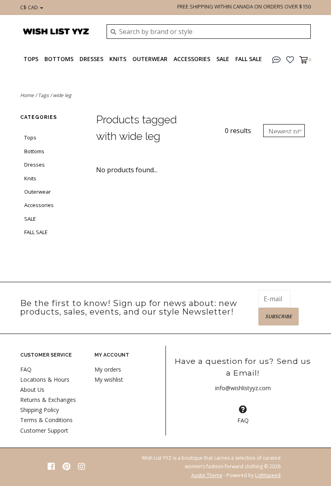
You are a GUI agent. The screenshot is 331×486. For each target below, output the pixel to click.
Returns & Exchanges (48, 400)
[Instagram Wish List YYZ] (81, 467)
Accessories (192, 59)
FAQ (25, 369)
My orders (107, 369)
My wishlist (108, 379)
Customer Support (44, 430)
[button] (276, 59)
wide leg (62, 95)
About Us (32, 389)
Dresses (91, 59)
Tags (43, 95)
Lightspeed (268, 475)
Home (27, 95)
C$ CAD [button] (29, 7)
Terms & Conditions (46, 420)
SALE (222, 59)
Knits (117, 59)
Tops (30, 59)
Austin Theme (206, 475)
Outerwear (150, 59)
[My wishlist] (290, 59)
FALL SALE (248, 59)
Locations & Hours (44, 379)
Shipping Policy (39, 410)
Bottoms (58, 59)
